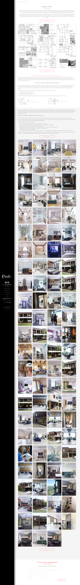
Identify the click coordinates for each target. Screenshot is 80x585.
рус (6, 280)
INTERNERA (7, 310)
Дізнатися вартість (47, 20)
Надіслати (61, 580)
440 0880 (7, 302)
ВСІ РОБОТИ (47, 549)
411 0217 (7, 301)
